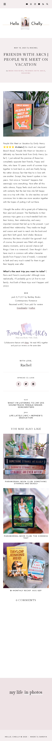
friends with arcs (35, 71)
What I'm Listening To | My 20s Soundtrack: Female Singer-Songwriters (26, 403)
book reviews (16, 71)
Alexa (27, 342)
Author (32, 308)
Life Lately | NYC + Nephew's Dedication (26, 415)
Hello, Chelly (12, 737)
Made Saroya (38, 737)
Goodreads (22, 308)
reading (26, 73)
